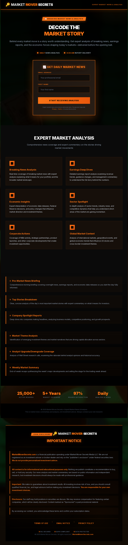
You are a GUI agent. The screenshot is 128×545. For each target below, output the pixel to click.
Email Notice (63, 523)
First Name (43, 84)
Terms (60, 109)
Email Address (44, 72)
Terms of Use (41, 523)
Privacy (54, 109)
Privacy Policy (86, 523)
